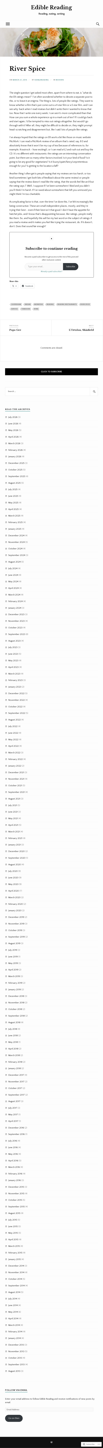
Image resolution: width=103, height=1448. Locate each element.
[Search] (95, 24)
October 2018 (15, 1009)
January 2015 (14, 1259)
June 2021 (13, 812)
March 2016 (14, 1167)
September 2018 (16, 1016)
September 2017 (16, 1095)
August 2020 (14, 864)
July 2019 (12, 950)
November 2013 (16, 1351)
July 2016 (12, 1141)
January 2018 (14, 1068)
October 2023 (15, 627)
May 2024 (13, 581)
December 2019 (16, 917)
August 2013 (14, 1371)
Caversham (16, 304)
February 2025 (15, 522)
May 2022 (13, 739)
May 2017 (13, 1114)
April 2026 (13, 437)
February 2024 (15, 601)
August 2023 (14, 641)
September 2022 (16, 713)
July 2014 (12, 1299)
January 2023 (14, 687)
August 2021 (14, 799)
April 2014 (13, 1318)
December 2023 (16, 614)
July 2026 (12, 417)
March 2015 (14, 1246)
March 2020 (14, 897)
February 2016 (15, 1174)
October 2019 (15, 930)
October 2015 (15, 1200)
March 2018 (14, 1055)
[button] (51, 371)
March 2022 (14, 752)
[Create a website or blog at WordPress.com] (51, 1442)
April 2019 (13, 970)
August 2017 (14, 1101)
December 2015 (16, 1187)
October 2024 (15, 548)
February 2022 (15, 759)
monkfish (38, 304)
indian (28, 304)
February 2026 (15, 450)
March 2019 (14, 976)
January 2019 (14, 989)
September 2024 (16, 555)
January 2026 (14, 456)
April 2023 (13, 667)
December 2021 (16, 772)
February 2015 (15, 1253)
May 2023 (13, 660)
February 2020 (15, 904)
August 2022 (14, 720)
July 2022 (12, 726)
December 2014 (16, 1266)
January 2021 (14, 845)
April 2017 (13, 1121)
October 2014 (15, 1279)
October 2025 (15, 470)
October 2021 (15, 785)
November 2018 (16, 1002)
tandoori (25, 309)
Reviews (60, 80)
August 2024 (14, 562)
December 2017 (16, 1075)
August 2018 (14, 1022)
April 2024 (13, 588)
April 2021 (13, 825)
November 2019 (16, 924)
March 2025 (14, 516)
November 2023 (16, 621)
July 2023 (12, 647)
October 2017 (15, 1088)
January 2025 (14, 529)
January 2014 (14, 1338)
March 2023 (14, 674)
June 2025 (13, 496)
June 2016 (13, 1147)
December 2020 (16, 851)
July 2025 (12, 489)
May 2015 (13, 1233)
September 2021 (16, 792)
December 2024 (16, 535)
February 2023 (15, 680)
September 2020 (16, 858)
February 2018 (15, 1062)
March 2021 (14, 831)
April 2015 (13, 1239)
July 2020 (13, 871)
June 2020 (13, 877)
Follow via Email (16, 1390)
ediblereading (42, 80)
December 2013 (16, 1345)
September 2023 (16, 634)
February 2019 (15, 983)
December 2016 (16, 1128)
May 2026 (13, 430)
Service (14, 309)
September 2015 (16, 1206)
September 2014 (16, 1285)
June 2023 (13, 654)
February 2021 (15, 838)
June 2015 (13, 1226)
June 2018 (13, 1035)
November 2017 (16, 1081)
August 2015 (14, 1213)
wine (36, 309)
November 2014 (16, 1272)
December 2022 (16, 693)
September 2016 (16, 1134)
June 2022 (13, 733)
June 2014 (13, 1305)
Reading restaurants (67, 304)
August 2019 (14, 943)
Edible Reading (51, 7)
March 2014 (14, 1325)
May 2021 (13, 818)
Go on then (13, 1418)
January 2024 (14, 608)
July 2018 (12, 1029)
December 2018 (16, 996)
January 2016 (14, 1180)
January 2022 (14, 766)
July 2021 (12, 805)
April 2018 (13, 1049)
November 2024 (16, 542)
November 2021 (16, 779)
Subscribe (70, 266)
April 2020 (13, 891)
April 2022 (13, 746)
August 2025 (14, 483)
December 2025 (16, 463)
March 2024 (14, 595)
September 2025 (16, 476)
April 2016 (13, 1160)
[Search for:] (51, 391)
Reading (50, 304)
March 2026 (14, 443)
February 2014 (15, 1331)
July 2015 (12, 1220)
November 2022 (16, 700)
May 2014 (13, 1312)
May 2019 (13, 963)
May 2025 (13, 502)
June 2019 (13, 956)
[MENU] (7, 24)
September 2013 (16, 1364)
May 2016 (13, 1154)
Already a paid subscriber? (51, 271)
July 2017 (12, 1108)
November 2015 (16, 1193)
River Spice (85, 304)
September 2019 (16, 937)
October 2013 (15, 1358)
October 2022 (15, 706)
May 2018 (13, 1042)
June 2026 (13, 423)
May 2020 (13, 884)
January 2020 (14, 910)
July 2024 (12, 568)
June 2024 (13, 575)
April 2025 (13, 509)
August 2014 (14, 1292)
